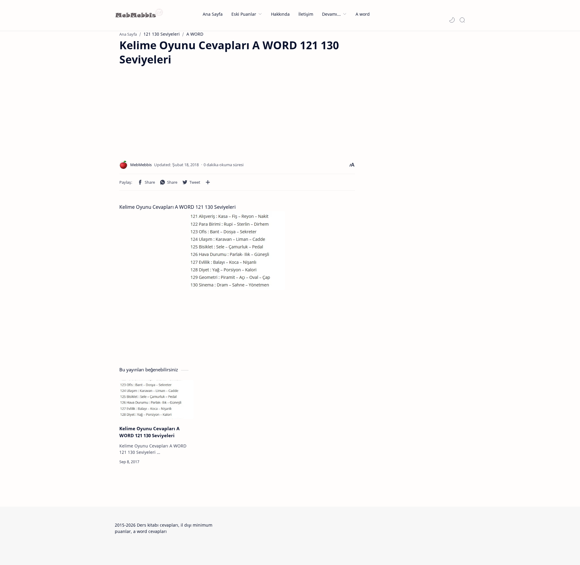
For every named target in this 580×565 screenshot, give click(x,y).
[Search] (462, 19)
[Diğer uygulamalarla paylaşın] (207, 182)
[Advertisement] (170, 109)
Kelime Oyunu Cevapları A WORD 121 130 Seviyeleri (149, 431)
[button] (451, 19)
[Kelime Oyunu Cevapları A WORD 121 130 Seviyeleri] (156, 399)
